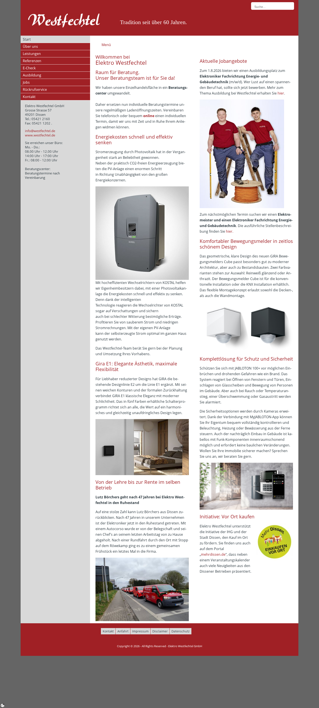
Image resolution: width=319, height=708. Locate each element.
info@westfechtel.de (40, 131)
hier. (229, 231)
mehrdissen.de (213, 554)
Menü (106, 44)
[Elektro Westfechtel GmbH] (64, 20)
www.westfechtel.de (40, 135)
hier (281, 93)
